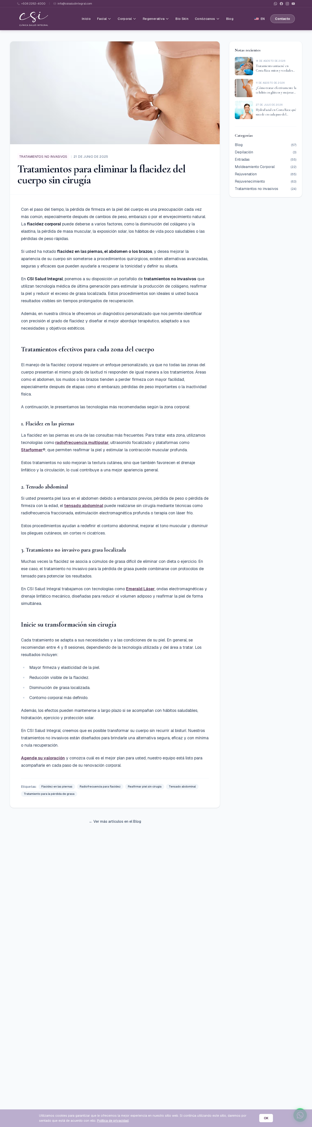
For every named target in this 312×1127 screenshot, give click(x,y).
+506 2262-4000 (33, 3)
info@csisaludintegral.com (75, 3)
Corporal (125, 19)
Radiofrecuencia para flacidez (100, 786)
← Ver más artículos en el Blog (115, 821)
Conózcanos (205, 19)
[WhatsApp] (275, 3)
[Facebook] (281, 3)
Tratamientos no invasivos (43, 157)
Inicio (86, 19)
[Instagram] (287, 3)
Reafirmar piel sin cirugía (144, 786)
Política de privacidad (113, 1121)
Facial (102, 19)
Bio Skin (181, 19)
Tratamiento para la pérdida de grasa (49, 794)
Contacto (282, 19)
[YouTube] (293, 3)
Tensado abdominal (182, 786)
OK (266, 1118)
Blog (229, 19)
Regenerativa (153, 19)
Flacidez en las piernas (56, 786)
